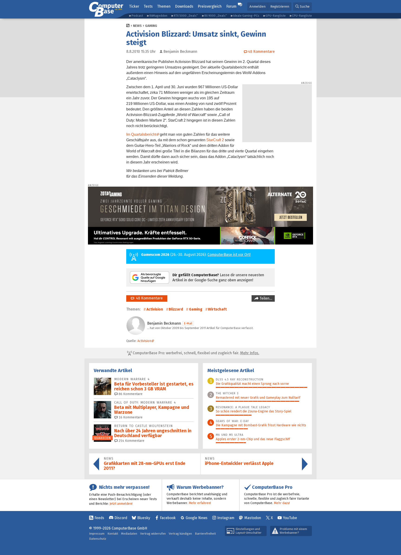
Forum (231, 6)
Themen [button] (164, 6)
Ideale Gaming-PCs (246, 15)
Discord (120, 518)
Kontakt (112, 533)
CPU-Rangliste (302, 15)
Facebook (168, 518)
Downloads (184, 6)
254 (131, 441)
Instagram (225, 518)
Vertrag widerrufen (153, 533)
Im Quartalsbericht (141, 134)
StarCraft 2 (215, 140)
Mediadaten (129, 533)
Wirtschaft (217, 309)
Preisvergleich (210, 6)
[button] (302, 6)
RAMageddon (158, 15)
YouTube (290, 518)
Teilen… (265, 298)
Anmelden (257, 6)
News (137, 26)
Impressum (96, 533)
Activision (154, 309)
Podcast (137, 15)
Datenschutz (97, 538)
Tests (148, 6)
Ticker (134, 6)
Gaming (151, 26)
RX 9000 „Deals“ (215, 15)
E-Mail (188, 323)
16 (130, 417)
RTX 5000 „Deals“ (186, 15)
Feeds (99, 518)
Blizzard (176, 309)
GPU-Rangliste (275, 15)
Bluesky (143, 518)
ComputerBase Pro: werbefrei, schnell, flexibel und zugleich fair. (195, 353)
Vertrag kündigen (180, 533)
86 (130, 394)
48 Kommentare (148, 298)
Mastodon (252, 518)
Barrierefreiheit (205, 533)
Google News (196, 518)
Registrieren (279, 6)
